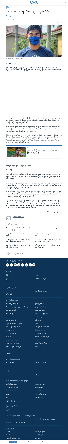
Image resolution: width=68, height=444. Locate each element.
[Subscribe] (33, 265)
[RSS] (26, 265)
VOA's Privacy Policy (40, 435)
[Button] (59, 23)
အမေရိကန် (9, 282)
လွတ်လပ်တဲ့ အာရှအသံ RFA (13, 438)
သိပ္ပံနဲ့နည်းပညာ (10, 330)
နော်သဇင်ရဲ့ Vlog (39, 397)
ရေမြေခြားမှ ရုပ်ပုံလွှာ (40, 384)
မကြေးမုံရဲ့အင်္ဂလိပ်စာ (11, 365)
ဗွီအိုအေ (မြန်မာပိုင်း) (11, 16)
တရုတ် (36, 275)
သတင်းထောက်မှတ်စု (11, 320)
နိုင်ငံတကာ (8, 278)
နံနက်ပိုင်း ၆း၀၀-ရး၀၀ (11, 375)
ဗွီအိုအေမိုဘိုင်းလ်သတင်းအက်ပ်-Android (45, 419)
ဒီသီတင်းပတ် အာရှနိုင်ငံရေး (41, 313)
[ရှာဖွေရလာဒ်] (56, 442)
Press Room (9, 435)
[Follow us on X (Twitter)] (11, 265)
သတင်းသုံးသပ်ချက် (11, 310)
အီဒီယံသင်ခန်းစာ (10, 362)
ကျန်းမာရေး (38, 320)
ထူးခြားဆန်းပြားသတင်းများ (13, 350)
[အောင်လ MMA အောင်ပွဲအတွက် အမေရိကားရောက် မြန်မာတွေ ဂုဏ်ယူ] (16, 152)
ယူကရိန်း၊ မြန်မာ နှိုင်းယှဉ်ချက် (13, 346)
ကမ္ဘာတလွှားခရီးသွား (40, 310)
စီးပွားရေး (8, 336)
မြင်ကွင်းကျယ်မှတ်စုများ (41, 307)
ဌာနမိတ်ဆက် (9, 410)
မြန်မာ (7, 7)
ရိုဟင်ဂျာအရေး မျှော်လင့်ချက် (42, 326)
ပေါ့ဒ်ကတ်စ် (9, 294)
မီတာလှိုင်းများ (38, 410)
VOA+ (7, 419)
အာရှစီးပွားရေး (38, 316)
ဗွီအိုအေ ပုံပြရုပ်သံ (39, 390)
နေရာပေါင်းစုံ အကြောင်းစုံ (41, 343)
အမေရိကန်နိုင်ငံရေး (11, 316)
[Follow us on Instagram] (18, 265)
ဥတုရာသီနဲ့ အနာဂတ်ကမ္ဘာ (12, 333)
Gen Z (36, 340)
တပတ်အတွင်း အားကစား (12, 340)
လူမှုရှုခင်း (8, 353)
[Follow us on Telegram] (22, 265)
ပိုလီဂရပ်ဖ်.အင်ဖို (39, 387)
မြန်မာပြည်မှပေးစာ (39, 303)
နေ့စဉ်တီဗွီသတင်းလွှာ (11, 384)
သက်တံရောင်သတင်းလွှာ (41, 350)
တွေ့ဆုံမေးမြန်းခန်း (10, 400)
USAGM (8, 431)
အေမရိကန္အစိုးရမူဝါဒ (40, 431)
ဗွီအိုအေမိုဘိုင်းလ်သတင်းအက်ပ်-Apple (15, 422)
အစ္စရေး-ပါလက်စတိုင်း (40, 278)
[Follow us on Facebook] (7, 265)
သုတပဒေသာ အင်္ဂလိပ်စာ (41, 365)
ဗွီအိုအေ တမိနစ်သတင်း (40, 394)
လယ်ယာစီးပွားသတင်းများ (12, 343)
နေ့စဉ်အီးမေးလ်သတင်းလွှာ (41, 291)
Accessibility (38, 438)
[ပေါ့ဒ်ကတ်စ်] (30, 265)
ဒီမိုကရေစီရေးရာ (10, 313)
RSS (7, 291)
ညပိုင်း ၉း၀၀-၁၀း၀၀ (40, 375)
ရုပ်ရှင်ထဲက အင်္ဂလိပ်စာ (40, 362)
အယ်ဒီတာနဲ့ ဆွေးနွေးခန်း (12, 303)
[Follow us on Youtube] (15, 265)
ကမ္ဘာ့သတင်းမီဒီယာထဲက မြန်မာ (14, 323)
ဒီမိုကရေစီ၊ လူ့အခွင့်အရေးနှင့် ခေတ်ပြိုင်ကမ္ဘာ (17, 307)
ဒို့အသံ (36, 346)
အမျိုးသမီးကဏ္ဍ (39, 323)
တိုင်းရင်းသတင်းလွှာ (40, 330)
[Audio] (42, 442)
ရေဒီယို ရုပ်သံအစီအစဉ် (12, 387)
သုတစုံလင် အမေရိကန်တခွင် (42, 336)
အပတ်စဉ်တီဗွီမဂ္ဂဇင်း (11, 390)
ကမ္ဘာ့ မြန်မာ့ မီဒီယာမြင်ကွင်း (13, 326)
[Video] (28, 442)
